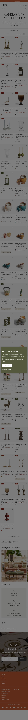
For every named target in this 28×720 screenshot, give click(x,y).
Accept (7, 365)
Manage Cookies (7, 369)
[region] (14, 360)
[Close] (25, 348)
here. (4, 361)
